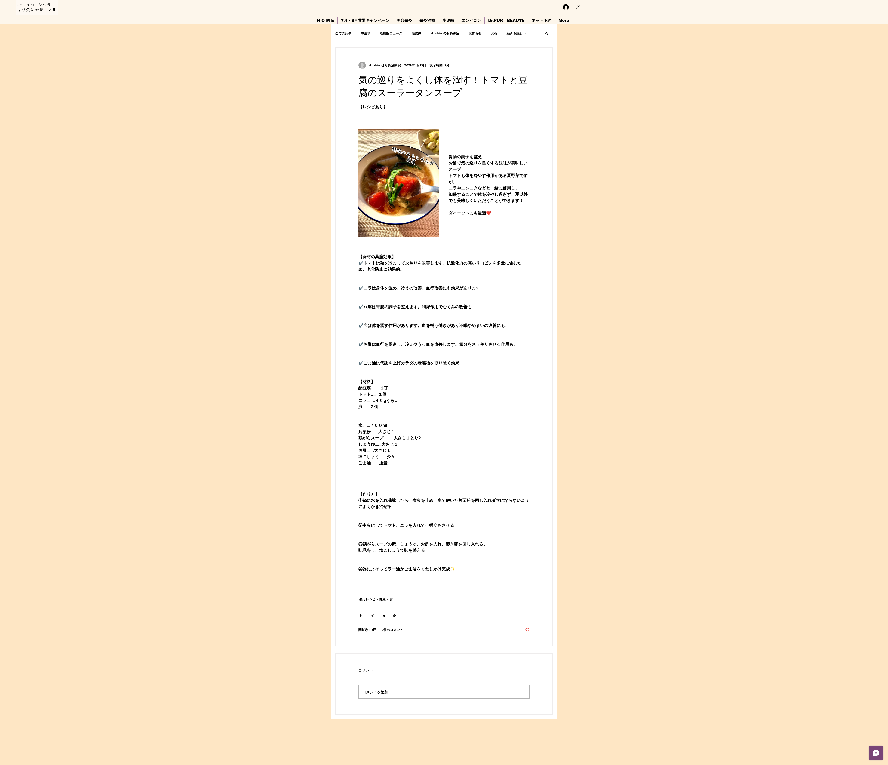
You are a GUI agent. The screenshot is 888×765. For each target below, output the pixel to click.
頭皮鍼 (416, 33)
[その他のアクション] (527, 65)
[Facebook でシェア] (360, 615)
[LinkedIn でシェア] (383, 615)
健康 (382, 599)
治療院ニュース (391, 33)
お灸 (494, 33)
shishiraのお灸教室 (445, 33)
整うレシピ (367, 599)
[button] (547, 33)
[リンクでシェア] (394, 615)
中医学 (365, 33)
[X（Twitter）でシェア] (372, 615)
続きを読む (515, 33)
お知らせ (475, 33)
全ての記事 (343, 33)
